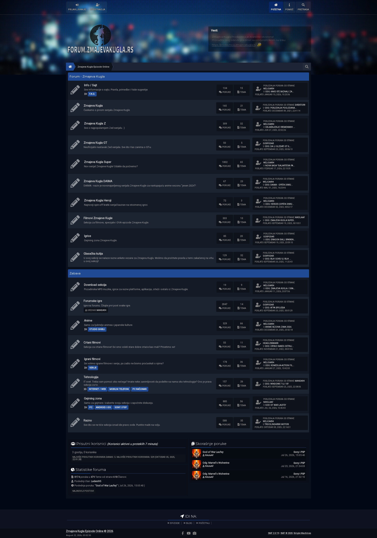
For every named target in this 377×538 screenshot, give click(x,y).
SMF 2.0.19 (273, 533)
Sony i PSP (121, 407)
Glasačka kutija (93, 253)
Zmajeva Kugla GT (95, 142)
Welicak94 (268, 89)
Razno (88, 420)
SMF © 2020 (287, 533)
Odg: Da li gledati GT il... (278, 146)
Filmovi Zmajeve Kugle (98, 218)
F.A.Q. (92, 94)
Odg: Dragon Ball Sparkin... (280, 239)
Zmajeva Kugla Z (95, 123)
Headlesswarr (270, 343)
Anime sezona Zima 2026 (278, 327)
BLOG (189, 523)
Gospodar (268, 143)
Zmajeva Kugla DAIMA (98, 181)
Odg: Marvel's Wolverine (216, 462)
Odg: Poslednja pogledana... (281, 108)
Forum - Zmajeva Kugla (87, 76)
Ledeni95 (96, 481)
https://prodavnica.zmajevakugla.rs (233, 44)
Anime (88, 320)
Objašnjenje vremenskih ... (280, 127)
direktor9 (300, 105)
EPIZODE (175, 523)
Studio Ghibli (97, 329)
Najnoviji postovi (83, 491)
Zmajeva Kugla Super (97, 162)
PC (90, 407)
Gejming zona (93, 398)
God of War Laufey (275, 405)
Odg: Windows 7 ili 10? (276, 384)
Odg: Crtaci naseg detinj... (279, 346)
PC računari (140, 389)
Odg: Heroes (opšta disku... (279, 204)
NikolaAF (300, 217)
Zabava (75, 273)
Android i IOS (103, 407)
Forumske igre (93, 301)
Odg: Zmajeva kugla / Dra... (280, 288)
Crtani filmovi (92, 342)
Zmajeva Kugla (93, 105)
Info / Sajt (90, 85)
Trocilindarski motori (277, 424)
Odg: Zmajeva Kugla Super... (280, 220)
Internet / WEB (97, 389)
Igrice (87, 236)
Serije (92, 367)
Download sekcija (95, 285)
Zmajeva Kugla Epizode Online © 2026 (89, 531)
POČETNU (204, 523)
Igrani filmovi (92, 359)
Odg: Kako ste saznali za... (279, 91)
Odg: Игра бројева (275, 308)
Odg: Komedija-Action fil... (279, 365)
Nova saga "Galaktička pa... (280, 165)
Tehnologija (91, 377)
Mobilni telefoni (119, 389)
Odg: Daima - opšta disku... (279, 185)
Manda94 (101, 310)
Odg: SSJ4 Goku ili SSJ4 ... (278, 259)
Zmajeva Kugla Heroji (97, 200)
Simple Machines (302, 533)
